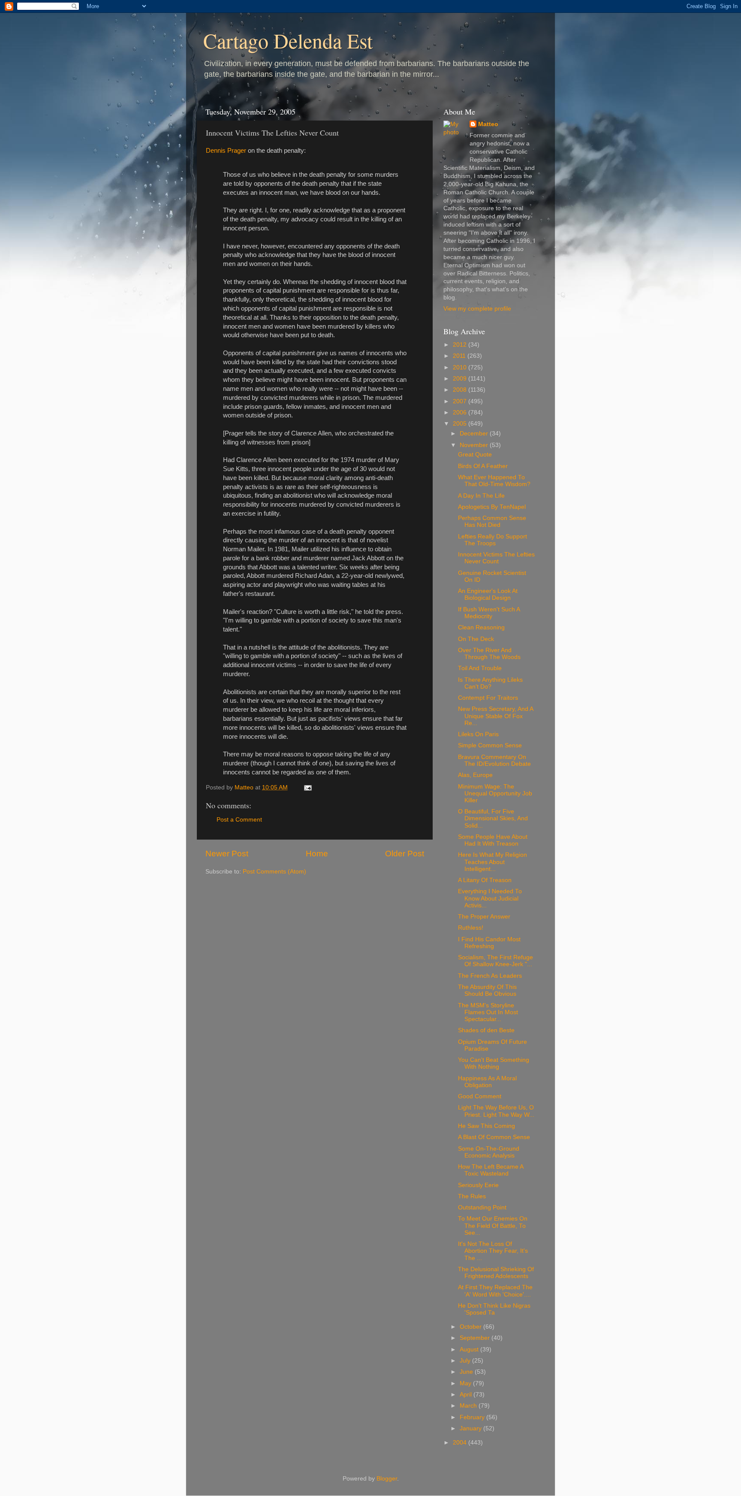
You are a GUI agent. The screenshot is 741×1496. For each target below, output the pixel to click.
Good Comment (479, 1096)
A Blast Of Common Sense (494, 1137)
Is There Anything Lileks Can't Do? (490, 683)
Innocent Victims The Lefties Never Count (496, 558)
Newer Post (226, 853)
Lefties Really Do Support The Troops (492, 540)
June (467, 1372)
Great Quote (475, 454)
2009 (460, 378)
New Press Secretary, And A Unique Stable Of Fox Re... (495, 716)
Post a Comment (239, 819)
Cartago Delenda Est (288, 40)
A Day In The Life (481, 496)
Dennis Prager (226, 150)
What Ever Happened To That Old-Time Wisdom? (494, 480)
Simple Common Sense (490, 745)
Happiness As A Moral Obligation (487, 1081)
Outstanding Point (482, 1207)
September (475, 1338)
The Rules (472, 1196)
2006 (460, 412)
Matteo (488, 124)
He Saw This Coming (486, 1126)
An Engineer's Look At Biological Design (488, 594)
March (469, 1405)
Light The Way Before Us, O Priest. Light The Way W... (496, 1111)
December (475, 433)
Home (317, 853)
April (466, 1394)
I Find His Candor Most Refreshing (489, 942)
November (475, 445)
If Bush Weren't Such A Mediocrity (489, 613)
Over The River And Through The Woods (489, 653)
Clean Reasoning (481, 627)
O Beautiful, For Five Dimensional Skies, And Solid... (493, 818)
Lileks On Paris (478, 734)
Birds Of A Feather (483, 466)
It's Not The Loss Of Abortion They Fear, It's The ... (493, 1251)
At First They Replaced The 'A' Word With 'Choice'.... (495, 1290)
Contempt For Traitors (488, 698)
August (470, 1349)
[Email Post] (307, 787)
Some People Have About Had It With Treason (492, 840)
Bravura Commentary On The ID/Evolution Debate (494, 760)
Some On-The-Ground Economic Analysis (488, 1152)
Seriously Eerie (478, 1185)
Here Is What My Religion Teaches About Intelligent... (492, 862)
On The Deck (476, 639)
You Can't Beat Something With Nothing (493, 1063)
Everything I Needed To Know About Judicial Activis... (490, 898)
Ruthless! (470, 928)
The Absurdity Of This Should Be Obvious (487, 990)
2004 (460, 1442)
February (473, 1417)
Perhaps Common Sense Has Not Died (492, 521)
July (466, 1360)
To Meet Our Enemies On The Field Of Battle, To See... (492, 1225)
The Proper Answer (484, 916)
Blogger (387, 1478)
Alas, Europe (475, 775)
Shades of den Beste (486, 1030)
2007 (460, 401)
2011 (460, 356)
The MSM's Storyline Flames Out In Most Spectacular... (488, 1012)
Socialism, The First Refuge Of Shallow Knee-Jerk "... (495, 960)
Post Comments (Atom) (274, 871)
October (471, 1327)
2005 (460, 423)
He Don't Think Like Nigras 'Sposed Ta (494, 1309)
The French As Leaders (490, 976)
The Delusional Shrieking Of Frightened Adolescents (496, 1272)
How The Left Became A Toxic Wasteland (490, 1170)
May (466, 1383)
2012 (460, 345)
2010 (460, 367)
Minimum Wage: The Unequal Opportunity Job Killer (495, 793)
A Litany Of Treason (485, 880)
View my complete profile (477, 308)
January (471, 1428)
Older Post (404, 853)
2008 (460, 390)
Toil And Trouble (480, 668)
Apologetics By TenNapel (492, 507)
